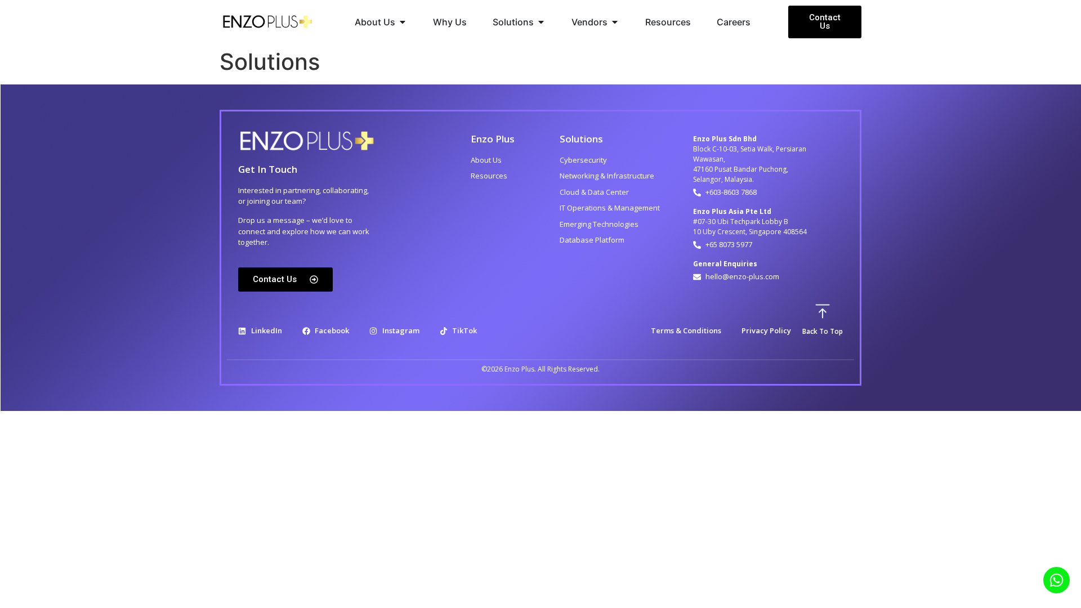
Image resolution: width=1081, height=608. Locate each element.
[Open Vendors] (614, 22)
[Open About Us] (402, 22)
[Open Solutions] (541, 22)
